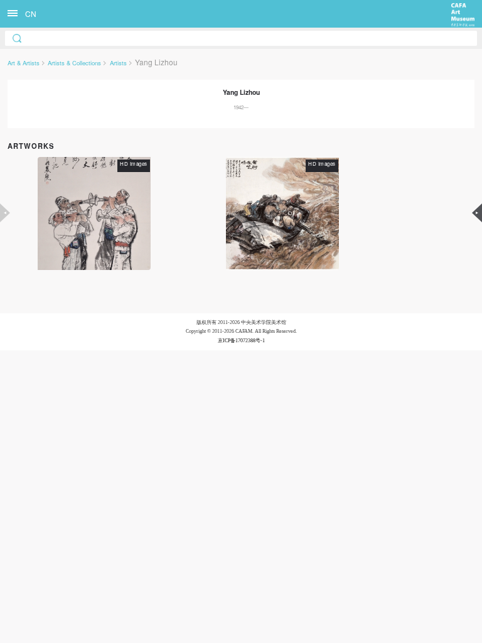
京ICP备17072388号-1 (241, 340)
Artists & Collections (74, 62)
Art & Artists (24, 62)
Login (276, 381)
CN (30, 13)
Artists (118, 62)
